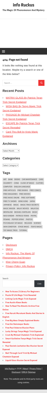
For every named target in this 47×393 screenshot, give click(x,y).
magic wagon (9, 208)
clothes (39, 183)
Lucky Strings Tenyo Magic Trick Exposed (23, 331)
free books (22, 190)
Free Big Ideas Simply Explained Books (22, 320)
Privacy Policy (35, 368)
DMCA (9, 249)
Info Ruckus (10, 368)
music (34, 212)
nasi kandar (8, 216)
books (17, 179)
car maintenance (29, 179)
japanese (7, 205)
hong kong (23, 201)
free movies (24, 194)
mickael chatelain (22, 212)
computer (7, 187)
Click (39, 283)
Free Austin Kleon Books (16, 302)
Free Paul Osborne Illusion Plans (19, 327)
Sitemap (31, 372)
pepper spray (18, 219)
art (5, 179)
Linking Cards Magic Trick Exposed (20, 298)
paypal (34, 216)
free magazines (10, 194)
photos (29, 219)
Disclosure (11, 245)
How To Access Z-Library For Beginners (22, 291)
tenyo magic (36, 227)
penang (6, 219)
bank (10, 179)
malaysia (35, 208)
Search (5, 278)
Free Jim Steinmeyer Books (17, 324)
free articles (9, 190)
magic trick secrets (29, 205)
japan (32, 201)
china (16, 183)
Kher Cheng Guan (15, 262)
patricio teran (22, 216)
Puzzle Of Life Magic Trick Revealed (20, 295)
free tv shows (10, 201)
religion (28, 223)
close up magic (27, 183)
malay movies (23, 208)
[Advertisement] (23, 33)
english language (22, 187)
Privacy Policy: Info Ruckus (20, 266)
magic (16, 205)
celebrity (7, 183)
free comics (35, 190)
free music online (11, 198)
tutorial (23, 230)
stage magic (23, 227)
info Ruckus (23, 5)
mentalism (8, 212)
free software (28, 198)
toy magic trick (10, 230)
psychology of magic (13, 223)
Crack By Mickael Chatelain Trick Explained (24, 335)
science (37, 223)
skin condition (9, 227)
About (25, 368)
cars (41, 179)
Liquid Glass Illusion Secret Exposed (21, 360)
